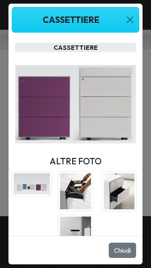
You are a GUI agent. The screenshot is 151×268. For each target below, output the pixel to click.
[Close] (130, 19)
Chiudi (122, 250)
